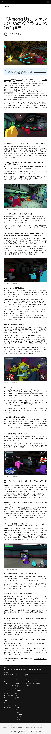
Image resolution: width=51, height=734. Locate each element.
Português (23, 669)
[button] (25, 36)
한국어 (40, 669)
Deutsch (10, 669)
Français (18, 669)
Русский (36, 669)
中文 (27, 669)
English (5, 669)
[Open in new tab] (12, 685)
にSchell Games (14, 87)
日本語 (14, 669)
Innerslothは (7, 80)
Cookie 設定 (13, 731)
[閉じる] (49, 725)
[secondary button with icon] (48, 2)
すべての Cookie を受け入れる (33, 731)
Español (31, 669)
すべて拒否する (22, 731)
